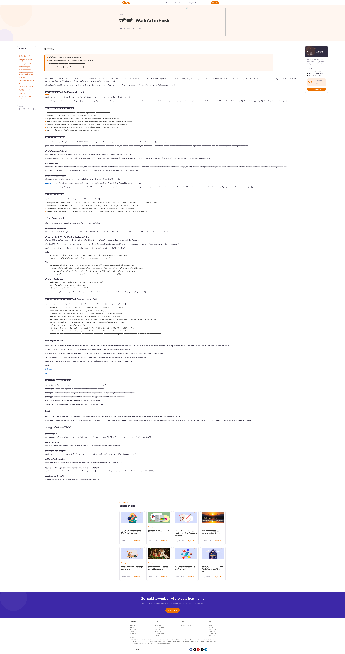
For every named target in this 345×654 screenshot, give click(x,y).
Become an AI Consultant (187, 625)
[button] (34, 48)
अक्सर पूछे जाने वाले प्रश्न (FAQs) (26, 86)
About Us (132, 625)
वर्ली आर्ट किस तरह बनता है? (25, 70)
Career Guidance (213, 629)
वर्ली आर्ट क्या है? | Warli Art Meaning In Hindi (25, 55)
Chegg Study (158, 625)
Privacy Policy (133, 631)
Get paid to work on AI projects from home (25, 97)
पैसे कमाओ (177, 563)
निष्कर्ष (20, 83)
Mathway (157, 629)
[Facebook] (190, 649)
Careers (132, 627)
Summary (21, 52)
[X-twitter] (194, 649)
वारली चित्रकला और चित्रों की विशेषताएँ (25, 60)
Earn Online (211, 627)
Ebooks (157, 635)
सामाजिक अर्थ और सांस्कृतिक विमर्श (26, 80)
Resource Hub (212, 635)
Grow (210, 621)
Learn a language (159, 627)
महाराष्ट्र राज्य (48, 183)
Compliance (133, 629)
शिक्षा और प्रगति (151, 527)
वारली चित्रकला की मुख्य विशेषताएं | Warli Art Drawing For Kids (26, 73)
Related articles (23, 93)
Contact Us (133, 633)
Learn (156, 621)
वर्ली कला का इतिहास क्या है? (25, 64)
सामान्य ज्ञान (123, 527)
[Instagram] (202, 649)
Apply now (171, 610)
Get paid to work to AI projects (25, 89)
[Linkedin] (205, 649)
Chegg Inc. (158, 631)
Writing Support (159, 633)
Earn (182, 621)
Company (133, 621)
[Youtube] (198, 649)
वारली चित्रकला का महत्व (24, 77)
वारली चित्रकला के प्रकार (24, 67)
